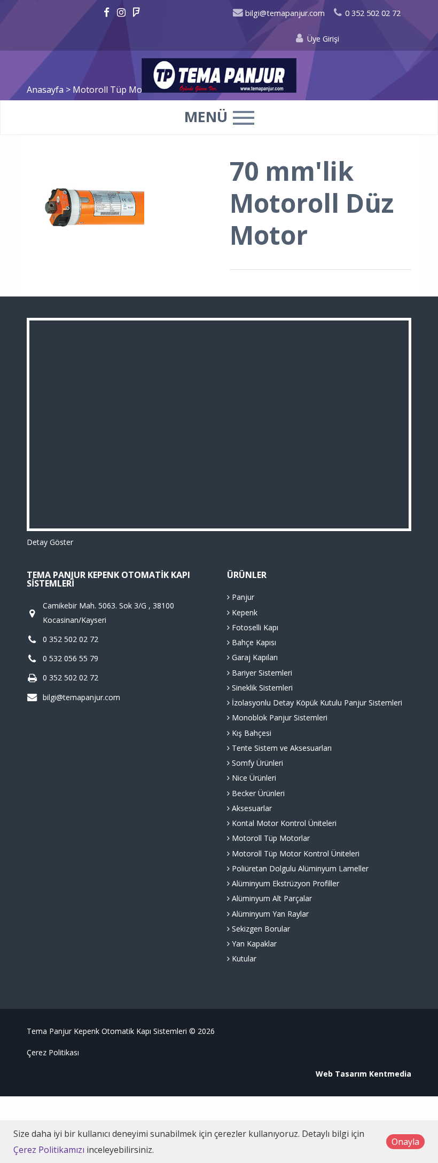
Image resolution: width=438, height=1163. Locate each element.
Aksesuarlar (251, 808)
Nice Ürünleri (253, 778)
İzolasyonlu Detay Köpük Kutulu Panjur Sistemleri (316, 702)
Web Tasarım (341, 1074)
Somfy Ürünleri (256, 763)
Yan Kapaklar (253, 944)
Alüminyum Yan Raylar (269, 914)
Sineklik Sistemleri (261, 688)
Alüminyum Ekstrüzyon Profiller (284, 883)
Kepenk (243, 612)
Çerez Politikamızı (48, 1150)
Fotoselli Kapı (254, 627)
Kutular (243, 958)
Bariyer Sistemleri (261, 673)
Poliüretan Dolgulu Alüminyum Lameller (299, 868)
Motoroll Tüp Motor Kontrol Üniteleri (294, 853)
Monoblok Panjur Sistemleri (278, 717)
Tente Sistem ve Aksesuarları (281, 748)
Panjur (242, 597)
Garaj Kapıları (254, 657)
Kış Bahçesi (250, 733)
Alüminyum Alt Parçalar (271, 898)
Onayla (405, 1142)
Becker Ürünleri (257, 793)
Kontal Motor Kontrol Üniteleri (283, 823)
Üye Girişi (322, 39)
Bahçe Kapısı (253, 642)
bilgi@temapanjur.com (284, 13)
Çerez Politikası (53, 1052)
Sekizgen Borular (260, 929)
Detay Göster (50, 542)
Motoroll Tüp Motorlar (270, 838)
